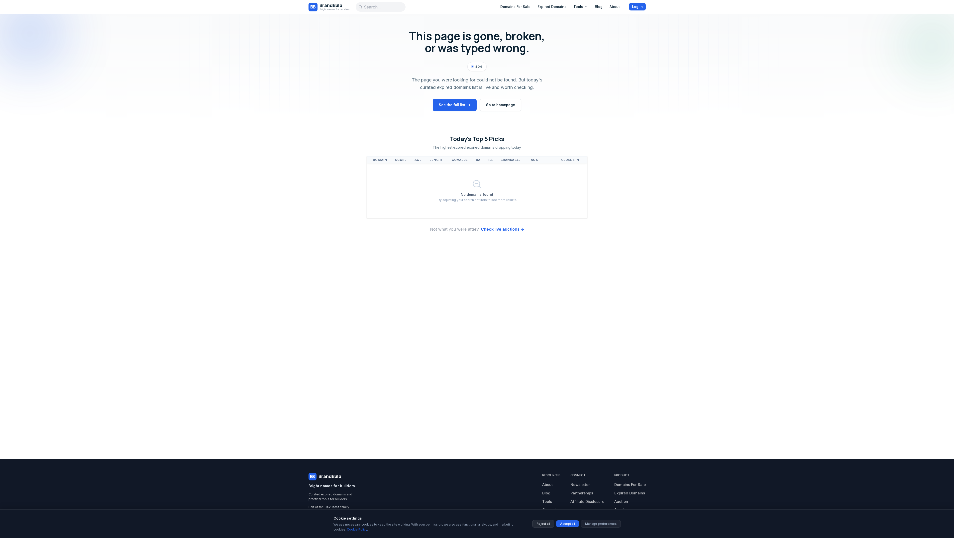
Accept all (567, 524)
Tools (578, 6)
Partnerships (581, 493)
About (615, 6)
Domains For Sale (515, 6)
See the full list (455, 105)
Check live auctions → (502, 229)
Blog (599, 6)
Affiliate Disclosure (587, 501)
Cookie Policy (357, 529)
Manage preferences (601, 524)
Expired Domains (551, 6)
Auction (621, 501)
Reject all (543, 524)
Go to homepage (500, 105)
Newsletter (580, 484)
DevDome (331, 507)
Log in (637, 6)
